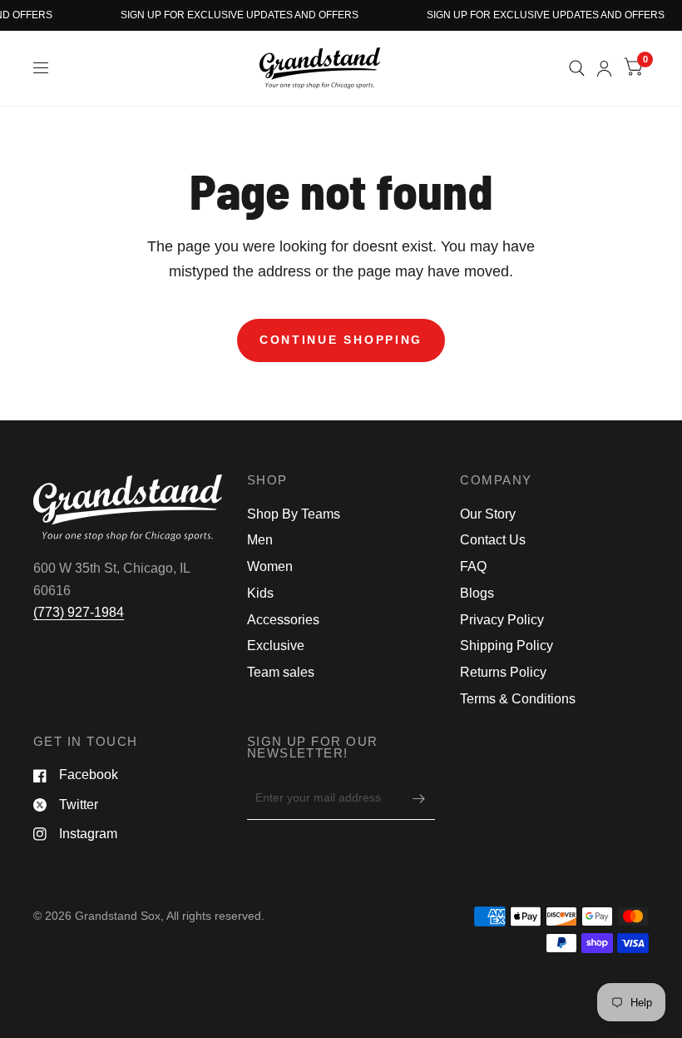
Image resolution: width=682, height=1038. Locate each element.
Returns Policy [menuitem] (503, 672)
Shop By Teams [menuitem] (293, 514)
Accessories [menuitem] (283, 620)
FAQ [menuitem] (473, 566)
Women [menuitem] (270, 566)
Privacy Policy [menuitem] (502, 620)
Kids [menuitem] (260, 593)
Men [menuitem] (260, 540)
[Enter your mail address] (418, 798)
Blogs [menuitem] (477, 593)
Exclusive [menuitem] (275, 645)
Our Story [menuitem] (488, 514)
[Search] (577, 68)
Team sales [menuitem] (280, 672)
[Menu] (41, 68)
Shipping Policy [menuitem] (506, 645)
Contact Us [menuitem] (493, 540)
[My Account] (604, 68)
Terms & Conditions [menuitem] (518, 699)
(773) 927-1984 (78, 612)
